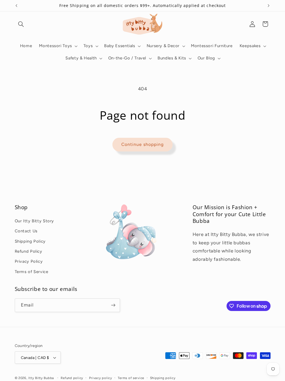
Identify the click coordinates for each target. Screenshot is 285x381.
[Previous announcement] (16, 5)
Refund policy (72, 378)
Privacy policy (100, 378)
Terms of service (131, 378)
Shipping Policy (30, 241)
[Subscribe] (113, 305)
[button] (21, 24)
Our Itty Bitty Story (34, 220)
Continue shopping (142, 144)
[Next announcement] (268, 5)
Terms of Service (31, 271)
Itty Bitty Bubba (41, 378)
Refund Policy (28, 251)
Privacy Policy (29, 261)
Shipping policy (163, 378)
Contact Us (26, 230)
